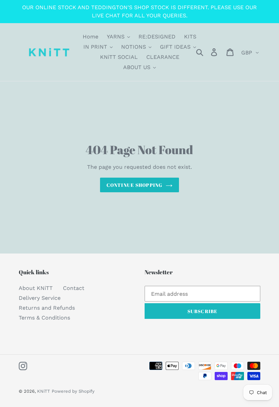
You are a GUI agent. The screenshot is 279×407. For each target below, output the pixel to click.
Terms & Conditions (44, 317)
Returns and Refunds (47, 308)
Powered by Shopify (73, 391)
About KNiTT (36, 288)
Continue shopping (134, 185)
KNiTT (43, 391)
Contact (73, 288)
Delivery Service (40, 298)
